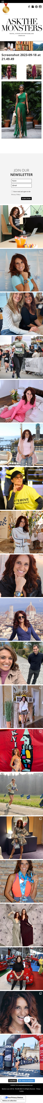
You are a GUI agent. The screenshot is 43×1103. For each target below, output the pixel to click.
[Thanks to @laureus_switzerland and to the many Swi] (21, 663)
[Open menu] (3, 1)
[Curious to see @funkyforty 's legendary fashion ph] (21, 706)
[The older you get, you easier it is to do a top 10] (21, 794)
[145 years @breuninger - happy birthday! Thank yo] (21, 925)
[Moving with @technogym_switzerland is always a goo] (21, 488)
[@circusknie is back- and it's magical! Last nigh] (21, 750)
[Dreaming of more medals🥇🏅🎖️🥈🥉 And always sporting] (21, 881)
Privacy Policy (15, 194)
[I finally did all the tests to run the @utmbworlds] (21, 1056)
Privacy (38, 1089)
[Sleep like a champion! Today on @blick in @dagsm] (21, 401)
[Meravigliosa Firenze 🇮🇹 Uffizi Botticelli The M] (21, 619)
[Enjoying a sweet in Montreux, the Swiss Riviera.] (21, 1012)
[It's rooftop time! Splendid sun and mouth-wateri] (21, 444)
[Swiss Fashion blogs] (6, 9)
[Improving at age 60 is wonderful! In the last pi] (21, 357)
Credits (21, 1099)
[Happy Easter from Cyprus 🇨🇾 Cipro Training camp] (21, 532)
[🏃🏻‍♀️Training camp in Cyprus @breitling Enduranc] (21, 575)
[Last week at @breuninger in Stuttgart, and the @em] (21, 837)
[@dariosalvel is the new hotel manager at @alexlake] (21, 313)
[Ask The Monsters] (21, 26)
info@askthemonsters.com (25, 1085)
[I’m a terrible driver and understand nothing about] (21, 968)
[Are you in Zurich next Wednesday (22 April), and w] (21, 270)
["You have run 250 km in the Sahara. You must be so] (21, 226)
